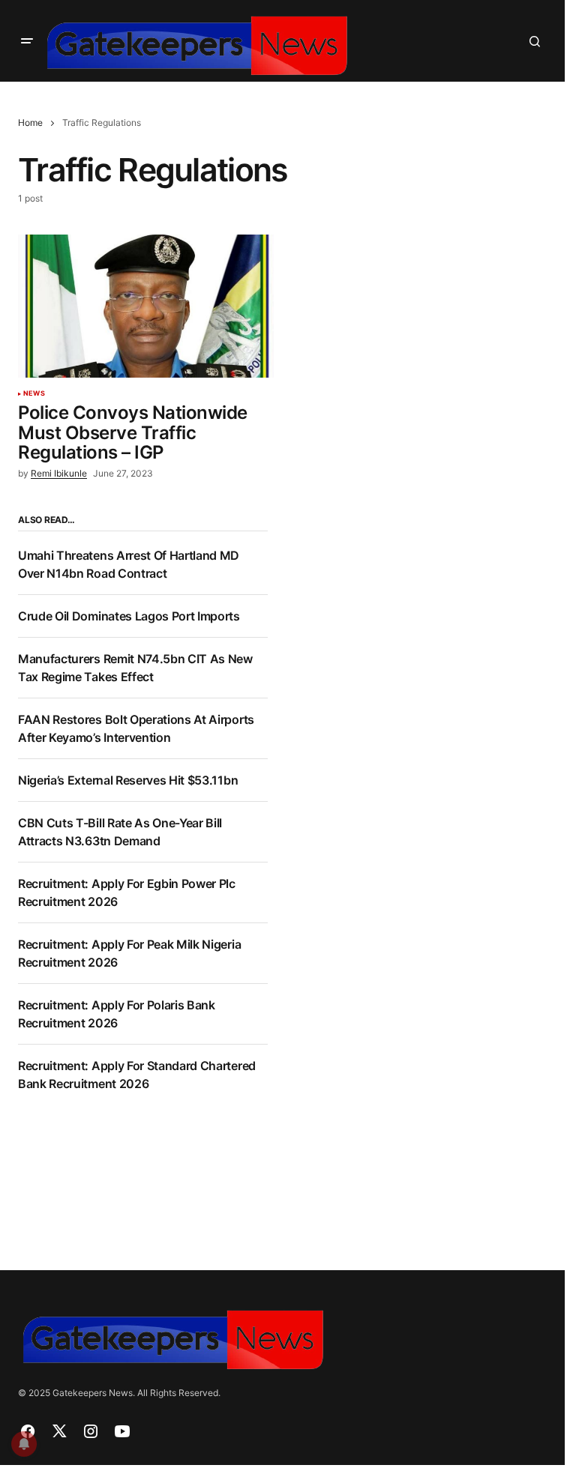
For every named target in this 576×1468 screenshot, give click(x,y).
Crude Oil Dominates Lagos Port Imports (129, 615)
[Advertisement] (425, 620)
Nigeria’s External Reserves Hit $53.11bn (128, 780)
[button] (27, 41)
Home (30, 122)
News (34, 393)
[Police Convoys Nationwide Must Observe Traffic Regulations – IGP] (146, 306)
